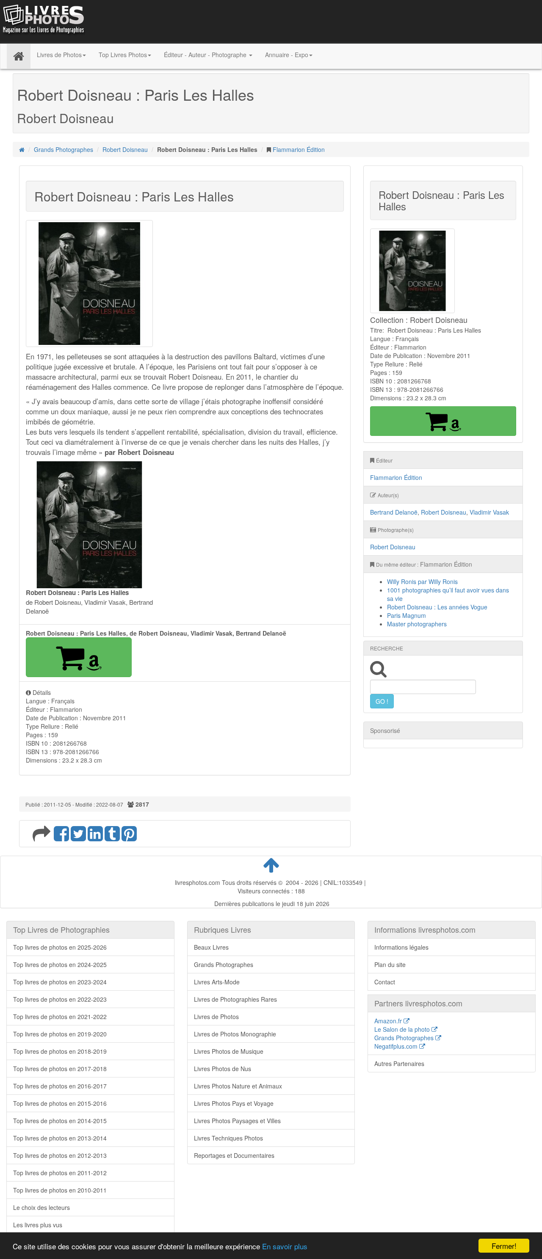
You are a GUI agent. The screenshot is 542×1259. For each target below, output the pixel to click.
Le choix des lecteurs (41, 1207)
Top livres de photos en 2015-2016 (60, 1103)
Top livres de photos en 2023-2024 (60, 982)
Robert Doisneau (125, 149)
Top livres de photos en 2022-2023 (60, 999)
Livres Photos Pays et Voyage (234, 1103)
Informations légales (401, 947)
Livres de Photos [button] (59, 54)
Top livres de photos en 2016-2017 (60, 1086)
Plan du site (390, 964)
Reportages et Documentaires (234, 1155)
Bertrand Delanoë (394, 512)
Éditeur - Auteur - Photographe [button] (206, 54)
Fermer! (504, 1245)
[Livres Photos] (42, 21)
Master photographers (417, 624)
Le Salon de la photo (402, 1029)
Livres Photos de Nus (222, 1068)
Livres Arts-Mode (217, 982)
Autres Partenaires (399, 1063)
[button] (79, 657)
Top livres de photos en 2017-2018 (60, 1068)
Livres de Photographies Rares (235, 999)
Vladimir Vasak (489, 512)
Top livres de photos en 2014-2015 (60, 1120)
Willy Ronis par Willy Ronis (422, 581)
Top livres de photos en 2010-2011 (60, 1190)
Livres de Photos (216, 1016)
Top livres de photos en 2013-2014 (60, 1138)
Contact (384, 982)
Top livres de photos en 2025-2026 (60, 947)
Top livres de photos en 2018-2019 (60, 1051)
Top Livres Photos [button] (123, 54)
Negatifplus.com (396, 1046)
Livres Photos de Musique (228, 1051)
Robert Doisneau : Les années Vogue (437, 607)
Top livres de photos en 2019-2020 (60, 1034)
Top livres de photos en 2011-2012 (60, 1172)
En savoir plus (284, 1246)
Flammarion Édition (299, 149)
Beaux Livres (211, 947)
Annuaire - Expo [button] (286, 54)
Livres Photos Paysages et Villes (237, 1120)
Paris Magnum (406, 615)
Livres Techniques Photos (228, 1138)
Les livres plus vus (37, 1224)
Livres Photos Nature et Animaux (238, 1086)
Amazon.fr (389, 1021)
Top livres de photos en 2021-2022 (60, 1016)
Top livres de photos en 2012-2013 (60, 1155)
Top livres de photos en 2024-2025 (60, 964)
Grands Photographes (63, 149)
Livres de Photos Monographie (235, 1034)
